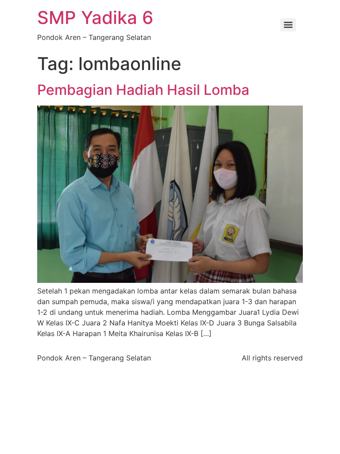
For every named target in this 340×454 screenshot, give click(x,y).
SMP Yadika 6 (95, 17)
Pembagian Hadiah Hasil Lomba (143, 89)
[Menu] (288, 24)
